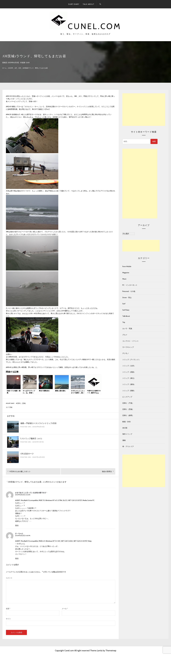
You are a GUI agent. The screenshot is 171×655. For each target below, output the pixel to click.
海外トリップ (127, 434)
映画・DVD (126, 422)
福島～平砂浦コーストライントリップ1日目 (38, 423)
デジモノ (125, 353)
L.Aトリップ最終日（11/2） (31, 438)
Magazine (125, 273)
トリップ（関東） (128, 391)
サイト (8, 619)
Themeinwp (111, 650)
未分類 (124, 428)
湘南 (124, 440)
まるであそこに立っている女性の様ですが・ (31, 493)
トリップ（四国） (128, 372)
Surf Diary (73, 4)
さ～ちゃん (19, 533)
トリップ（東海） (128, 384)
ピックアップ (127, 397)
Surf (123, 304)
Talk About (88, 4)
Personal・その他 (128, 291)
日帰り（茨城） (22, 403)
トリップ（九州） (128, 366)
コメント (9, 578)
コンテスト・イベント (130, 341)
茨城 (10, 407)
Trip (123, 322)
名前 (8, 609)
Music (124, 279)
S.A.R (27, 63)
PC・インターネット (129, 285)
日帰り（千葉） (128, 403)
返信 (16, 525)
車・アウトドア (128, 446)
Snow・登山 (126, 297)
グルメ (124, 335)
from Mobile (126, 266)
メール (65, 609)
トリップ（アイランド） (131, 360)
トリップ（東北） (128, 378)
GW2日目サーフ (27, 453)
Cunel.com (94, 26)
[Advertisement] (143, 109)
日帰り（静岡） (128, 415)
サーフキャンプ (128, 347)
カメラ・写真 (127, 329)
